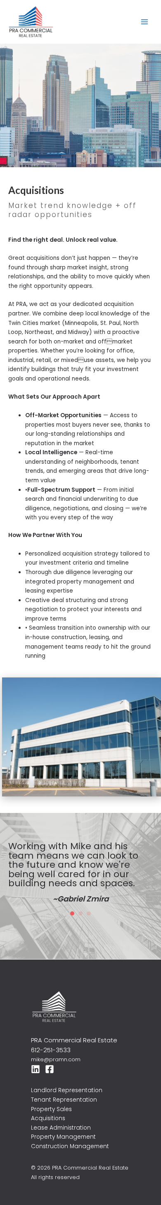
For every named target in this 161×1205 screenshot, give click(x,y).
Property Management (63, 1129)
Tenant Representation (64, 1092)
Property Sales (51, 1101)
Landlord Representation (66, 1082)
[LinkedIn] (35, 1061)
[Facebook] (49, 1061)
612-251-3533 (51, 1042)
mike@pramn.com (55, 1051)
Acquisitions (48, 1110)
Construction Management (70, 1138)
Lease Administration (61, 1120)
